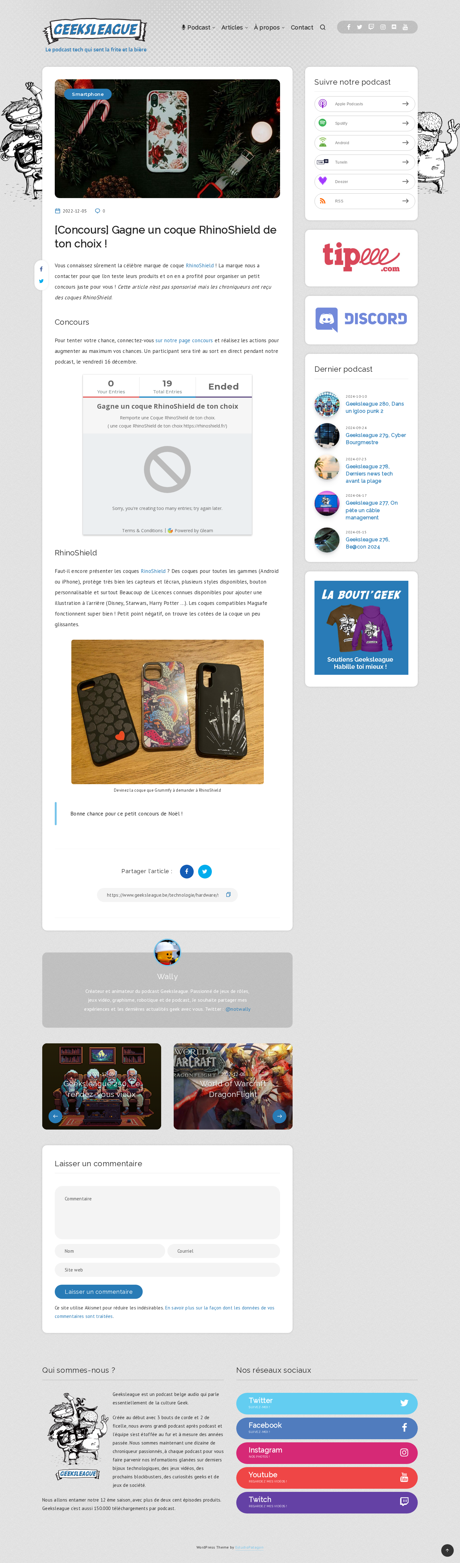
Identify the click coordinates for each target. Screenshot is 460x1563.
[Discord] (393, 27)
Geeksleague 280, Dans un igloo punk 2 (375, 407)
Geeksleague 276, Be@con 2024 (368, 543)
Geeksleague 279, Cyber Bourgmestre (376, 438)
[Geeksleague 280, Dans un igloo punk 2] (327, 404)
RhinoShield (200, 265)
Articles (232, 27)
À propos (267, 27)
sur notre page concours (183, 340)
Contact (302, 27)
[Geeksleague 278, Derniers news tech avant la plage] (327, 467)
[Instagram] (383, 27)
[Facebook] (348, 27)
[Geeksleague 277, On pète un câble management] (327, 503)
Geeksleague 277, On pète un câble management (372, 510)
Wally (167, 976)
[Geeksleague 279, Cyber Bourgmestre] (327, 435)
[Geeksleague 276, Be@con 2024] (327, 540)
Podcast (198, 27)
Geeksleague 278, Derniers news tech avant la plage (369, 474)
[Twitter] (359, 27)
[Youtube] (405, 27)
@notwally (238, 1009)
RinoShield (152, 571)
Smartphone (88, 94)
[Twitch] (371, 27)
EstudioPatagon (249, 1547)
